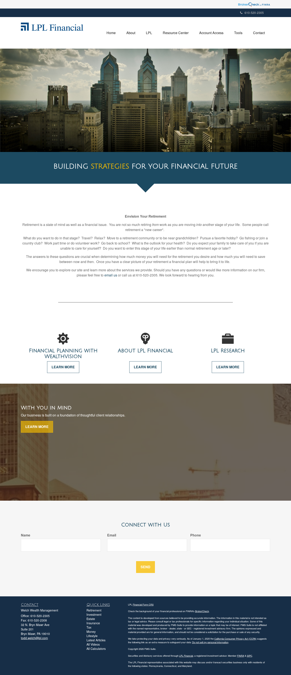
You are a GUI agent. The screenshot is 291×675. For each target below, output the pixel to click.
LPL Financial (186, 655)
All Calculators (96, 648)
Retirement (93, 610)
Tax (88, 627)
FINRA (240, 655)
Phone (195, 535)
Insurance (93, 623)
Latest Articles (95, 640)
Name (25, 535)
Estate (90, 619)
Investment (93, 614)
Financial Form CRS (143, 604)
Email (111, 535)
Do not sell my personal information (210, 642)
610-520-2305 (254, 12)
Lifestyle (92, 636)
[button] (131, 33)
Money (91, 631)
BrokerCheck (202, 611)
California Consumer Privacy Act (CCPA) (235, 638)
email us (110, 275)
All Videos (93, 644)
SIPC (249, 655)
